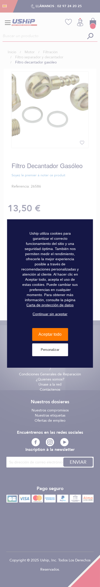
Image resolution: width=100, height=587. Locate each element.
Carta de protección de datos (50, 305)
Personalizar (50, 350)
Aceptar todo (50, 334)
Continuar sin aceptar (50, 314)
